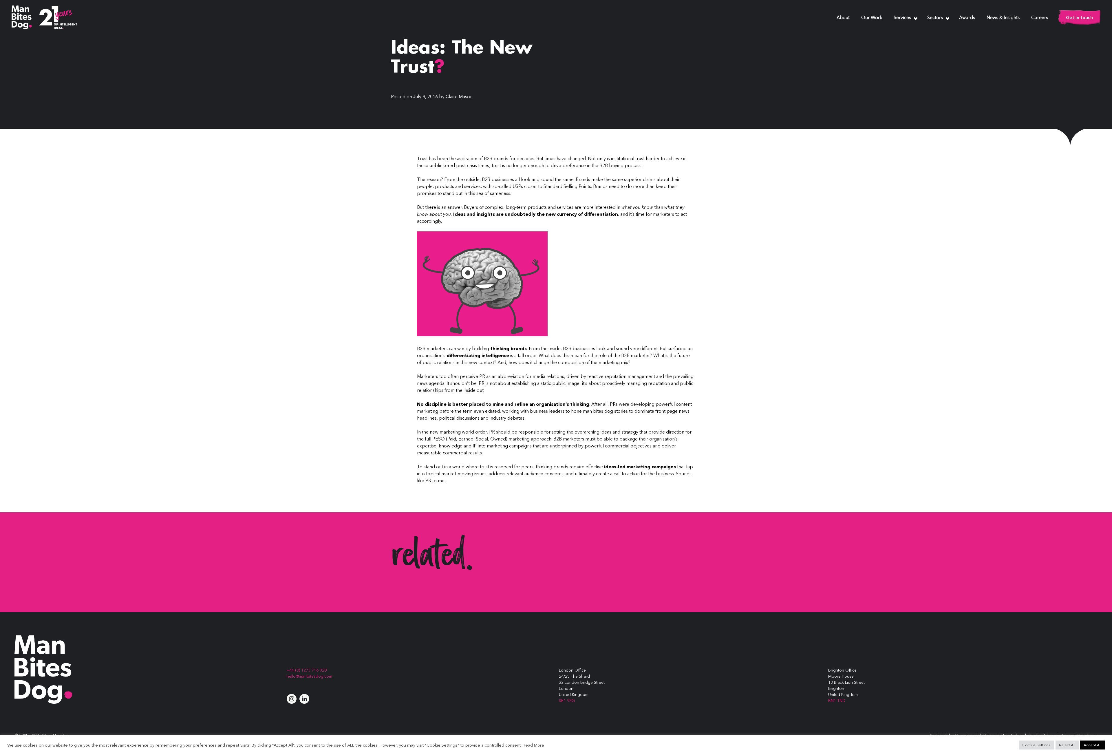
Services (902, 18)
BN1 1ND (836, 700)
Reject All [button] (1067, 745)
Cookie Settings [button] (1036, 745)
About (843, 18)
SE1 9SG (567, 700)
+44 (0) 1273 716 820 (307, 670)
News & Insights (1003, 18)
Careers (1039, 18)
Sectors (935, 18)
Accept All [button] (1092, 745)
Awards (967, 18)
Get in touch (1079, 17)
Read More (533, 745)
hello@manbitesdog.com (309, 676)
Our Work (871, 18)
